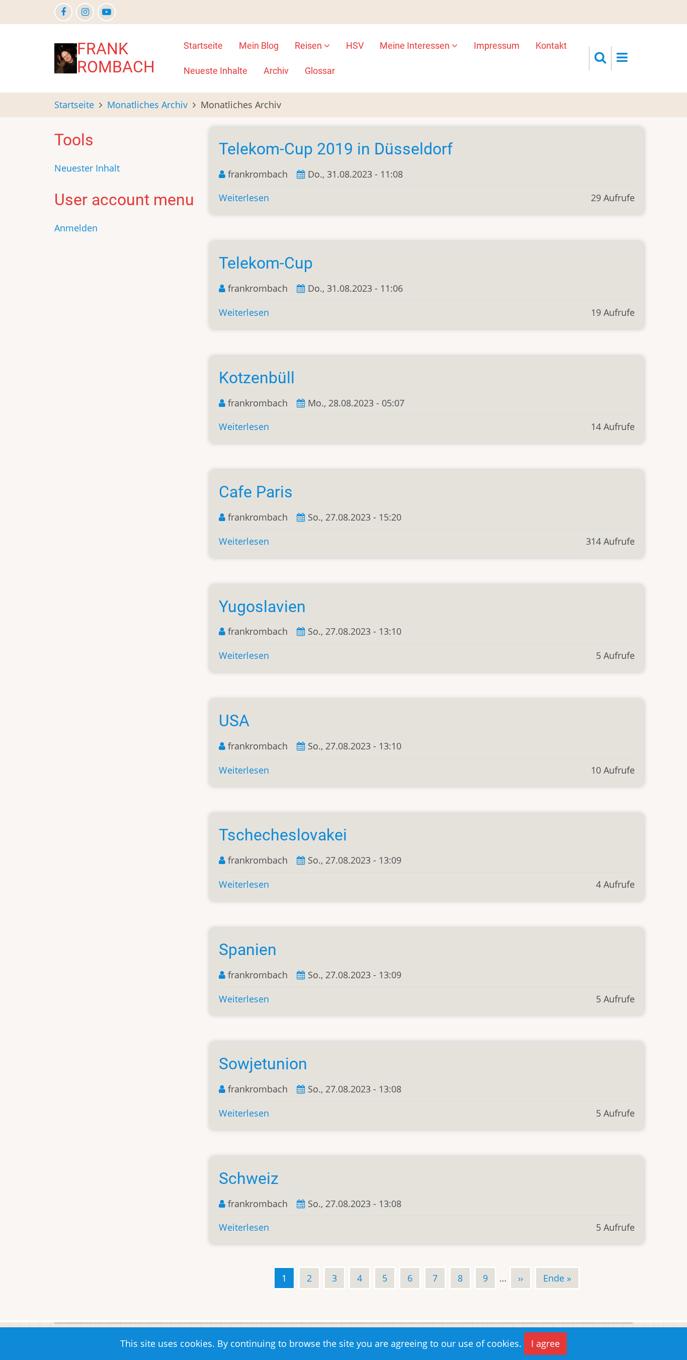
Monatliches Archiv (147, 105)
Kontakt (551, 45)
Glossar (320, 70)
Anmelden (76, 228)
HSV (355, 45)
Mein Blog (259, 45)
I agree (545, 1343)
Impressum (497, 45)
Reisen (309, 45)
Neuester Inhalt (87, 168)
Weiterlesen (244, 198)
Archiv (276, 70)
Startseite (203, 45)
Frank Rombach (116, 57)
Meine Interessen (416, 45)
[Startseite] (65, 57)
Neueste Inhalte (215, 70)
